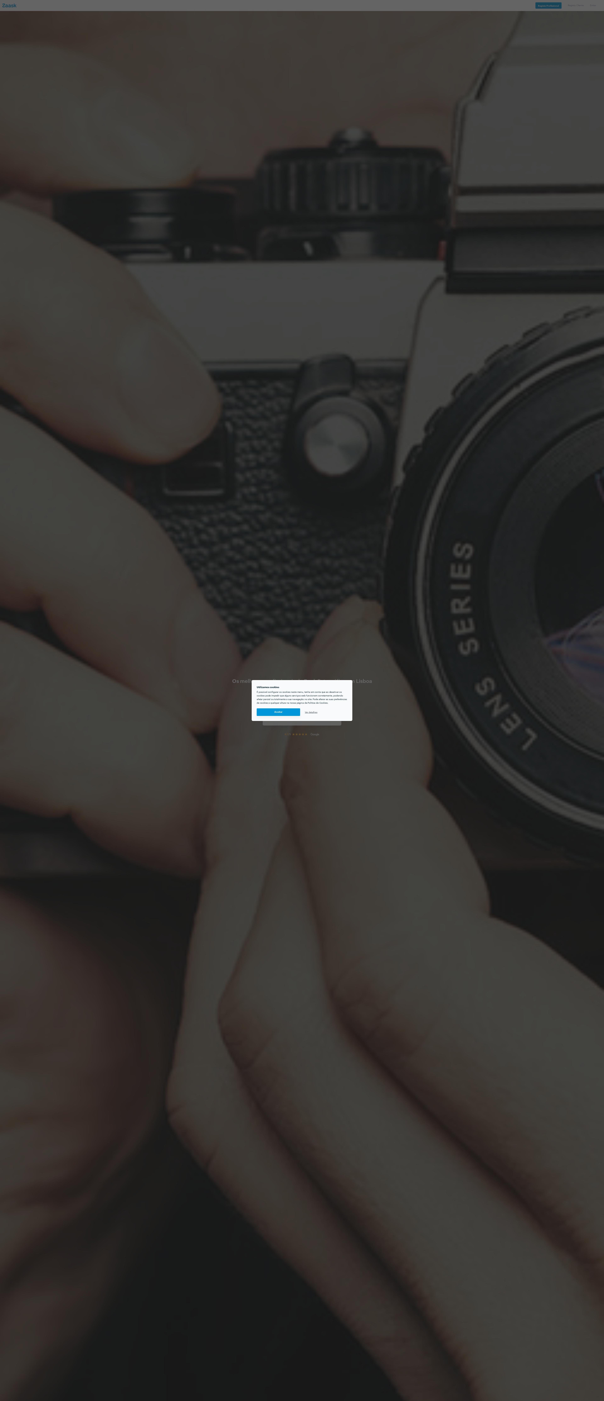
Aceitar (278, 712)
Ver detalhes (311, 712)
